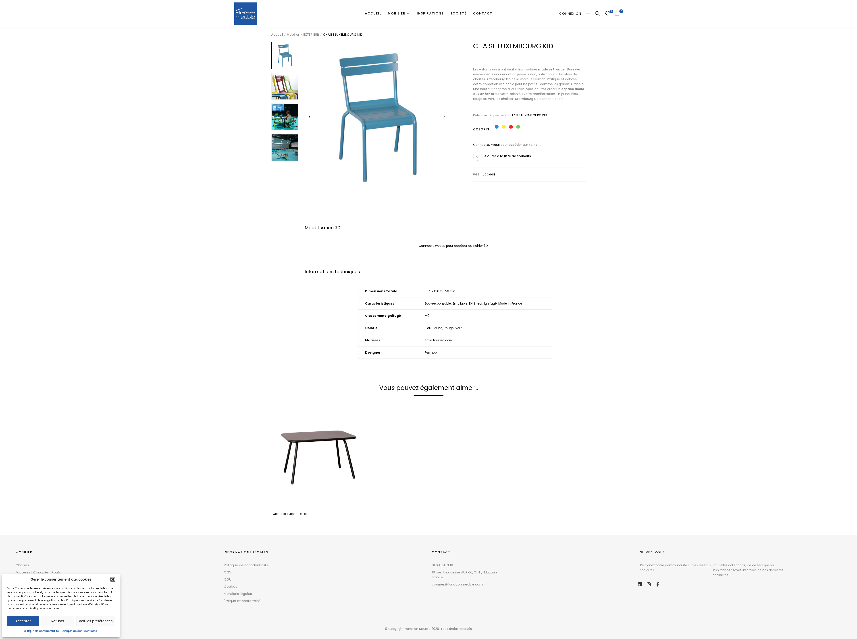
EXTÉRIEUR (311, 34)
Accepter (23, 621)
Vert (458, 328)
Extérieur (476, 303)
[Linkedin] (639, 584)
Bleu (428, 328)
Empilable (460, 303)
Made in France (510, 303)
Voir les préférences (96, 621)
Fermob (431, 352)
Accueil (277, 34)
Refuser (57, 621)
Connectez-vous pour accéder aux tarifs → (507, 144)
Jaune (437, 328)
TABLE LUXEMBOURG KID (529, 115)
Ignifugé (490, 303)
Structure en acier (439, 340)
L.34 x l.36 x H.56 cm (440, 291)
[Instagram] (648, 584)
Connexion (570, 13)
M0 (427, 315)
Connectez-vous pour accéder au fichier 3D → (455, 245)
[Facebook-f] (657, 584)
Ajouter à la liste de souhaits (507, 156)
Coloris (481, 129)
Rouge (449, 328)
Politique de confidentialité (41, 631)
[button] (113, 579)
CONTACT (441, 552)
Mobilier (293, 34)
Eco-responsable (438, 303)
